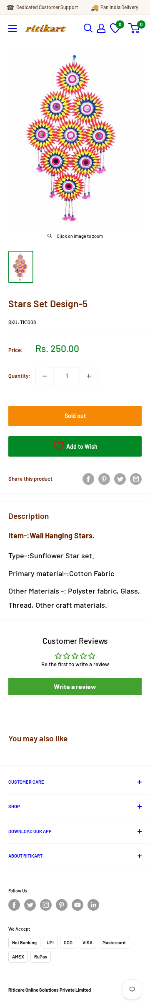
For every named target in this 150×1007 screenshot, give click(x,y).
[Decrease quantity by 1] (44, 376)
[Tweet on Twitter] (120, 479)
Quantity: (19, 375)
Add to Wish (81, 446)
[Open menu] (12, 28)
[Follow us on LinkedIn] (93, 905)
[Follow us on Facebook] (14, 905)
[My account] (101, 28)
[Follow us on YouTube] (77, 905)
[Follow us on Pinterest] (62, 905)
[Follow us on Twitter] (30, 905)
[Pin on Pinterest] (104, 479)
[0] (115, 31)
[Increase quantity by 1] (89, 376)
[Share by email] (136, 479)
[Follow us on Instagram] (46, 905)
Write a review (75, 686)
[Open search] (88, 28)
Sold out (75, 415)
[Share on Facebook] (88, 479)
